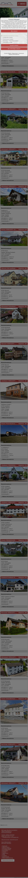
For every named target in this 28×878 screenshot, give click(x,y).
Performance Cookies (8, 39)
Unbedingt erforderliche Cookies (10, 35)
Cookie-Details (7, 53)
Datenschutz (15, 53)
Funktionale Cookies (8, 37)
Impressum (21, 53)
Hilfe (25, 27)
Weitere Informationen (14, 54)
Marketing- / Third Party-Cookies (10, 40)
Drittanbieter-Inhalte (7, 42)
